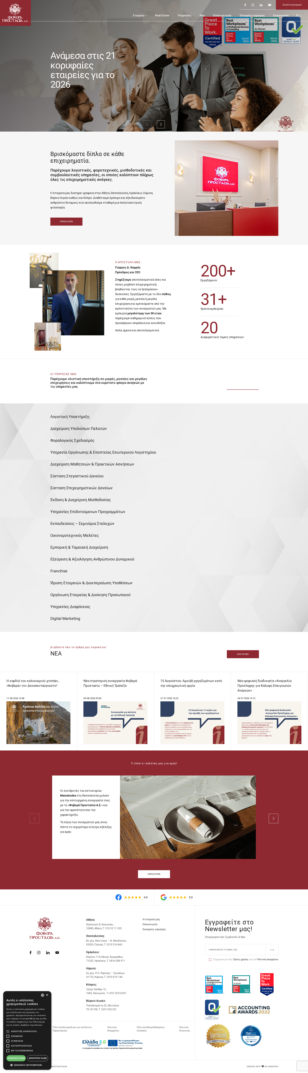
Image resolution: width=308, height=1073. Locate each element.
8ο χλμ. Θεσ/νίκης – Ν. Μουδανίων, (106, 940)
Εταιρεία (138, 15)
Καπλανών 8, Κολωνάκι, (100, 924)
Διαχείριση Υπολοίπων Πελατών (78, 428)
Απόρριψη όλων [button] (38, 1058)
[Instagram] (253, 4)
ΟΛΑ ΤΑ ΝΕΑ (243, 654)
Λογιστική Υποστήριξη (69, 416)
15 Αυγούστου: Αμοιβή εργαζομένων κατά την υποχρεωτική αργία (191, 683)
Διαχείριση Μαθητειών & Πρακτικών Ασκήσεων (92, 464)
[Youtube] (269, 4)
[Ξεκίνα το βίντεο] (188, 817)
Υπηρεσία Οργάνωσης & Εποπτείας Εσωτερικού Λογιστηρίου (103, 452)
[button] (27, 1065)
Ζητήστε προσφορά (292, 5)
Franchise (58, 571)
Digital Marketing (65, 618)
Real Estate (162, 15)
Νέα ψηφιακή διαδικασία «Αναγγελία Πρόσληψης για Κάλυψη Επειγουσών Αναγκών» (264, 685)
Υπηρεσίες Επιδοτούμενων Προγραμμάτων (87, 511)
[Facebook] (245, 4)
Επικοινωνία (281, 15)
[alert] (27, 1030)
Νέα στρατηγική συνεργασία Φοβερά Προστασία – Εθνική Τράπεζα (110, 683)
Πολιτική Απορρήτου (113, 1029)
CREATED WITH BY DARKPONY (262, 1066)
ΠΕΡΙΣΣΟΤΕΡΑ (66, 221)
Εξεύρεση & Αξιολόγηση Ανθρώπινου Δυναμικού (92, 559)
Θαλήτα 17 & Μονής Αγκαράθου (104, 956)
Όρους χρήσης (240, 959)
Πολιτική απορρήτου (267, 959)
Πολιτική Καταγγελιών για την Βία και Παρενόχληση (72, 1029)
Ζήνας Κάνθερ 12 (96, 989)
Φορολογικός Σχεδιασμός (72, 440)
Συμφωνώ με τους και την (245, 959)
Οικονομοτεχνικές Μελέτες (74, 535)
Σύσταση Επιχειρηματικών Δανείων (81, 488)
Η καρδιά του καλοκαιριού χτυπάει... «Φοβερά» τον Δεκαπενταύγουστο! (33, 683)
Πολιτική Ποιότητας (184, 1029)
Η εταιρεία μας (151, 919)
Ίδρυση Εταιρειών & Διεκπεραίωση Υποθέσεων (91, 583)
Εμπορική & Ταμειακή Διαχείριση (79, 547)
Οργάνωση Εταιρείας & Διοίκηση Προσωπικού (90, 595)
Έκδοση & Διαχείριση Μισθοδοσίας (80, 500)
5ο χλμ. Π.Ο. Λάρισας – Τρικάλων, (105, 973)
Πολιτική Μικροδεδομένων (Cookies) (151, 1029)
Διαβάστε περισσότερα (31, 1025)
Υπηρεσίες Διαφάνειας (70, 606)
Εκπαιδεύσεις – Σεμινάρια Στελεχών (82, 523)
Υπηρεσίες (184, 15)
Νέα (202, 15)
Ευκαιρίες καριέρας (252, 15)
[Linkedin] (261, 4)
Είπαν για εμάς (222, 15)
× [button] (47, 995)
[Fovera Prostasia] (15, 12)
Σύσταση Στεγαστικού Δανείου (76, 476)
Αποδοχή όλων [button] (16, 1058)
